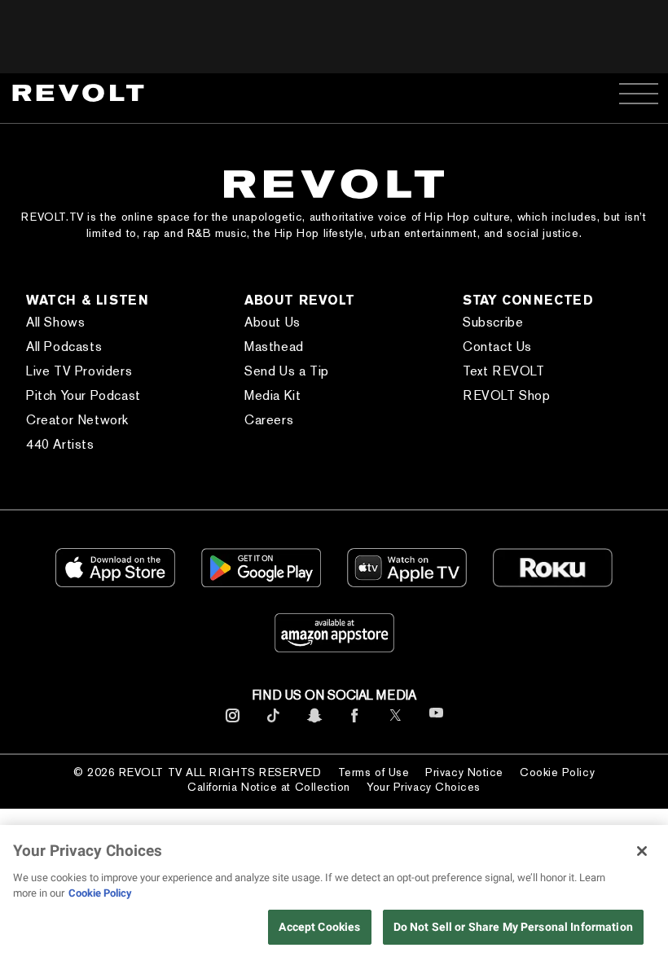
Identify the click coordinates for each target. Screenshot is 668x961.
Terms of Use (374, 772)
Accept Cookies (319, 926)
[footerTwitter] (395, 722)
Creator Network (77, 419)
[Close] (642, 851)
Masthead (274, 346)
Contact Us (497, 346)
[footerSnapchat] (314, 722)
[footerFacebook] (355, 722)
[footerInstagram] (232, 722)
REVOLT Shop (507, 395)
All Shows (55, 322)
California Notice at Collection (268, 786)
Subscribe (493, 322)
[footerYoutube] (436, 724)
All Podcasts (64, 346)
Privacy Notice (464, 772)
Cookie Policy (557, 772)
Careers (268, 419)
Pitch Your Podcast (83, 395)
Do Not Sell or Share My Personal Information (513, 926)
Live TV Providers (79, 371)
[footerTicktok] (273, 722)
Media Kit (272, 395)
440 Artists (60, 444)
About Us (272, 322)
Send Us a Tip (286, 371)
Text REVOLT (504, 371)
